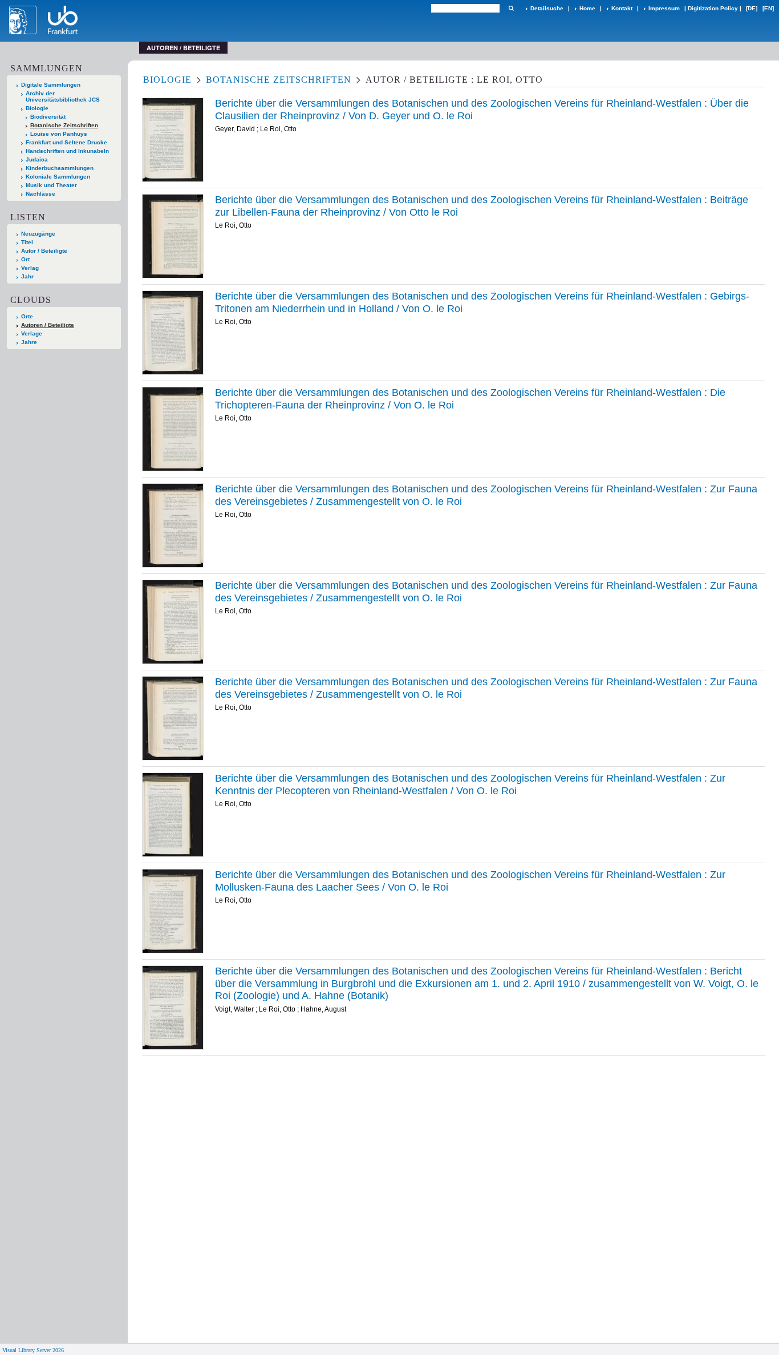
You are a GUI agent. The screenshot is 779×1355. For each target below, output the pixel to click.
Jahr (27, 276)
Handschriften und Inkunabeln (67, 151)
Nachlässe (40, 194)
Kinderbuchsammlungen (60, 168)
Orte (27, 316)
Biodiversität (48, 117)
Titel (27, 242)
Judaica (37, 159)
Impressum (664, 8)
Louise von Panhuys (58, 134)
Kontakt (621, 8)
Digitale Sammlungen (50, 85)
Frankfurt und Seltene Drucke (66, 142)
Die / (470, 399)
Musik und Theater (51, 185)
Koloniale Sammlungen (58, 176)
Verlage (31, 333)
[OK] (511, 8)
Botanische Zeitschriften (64, 125)
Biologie (37, 108)
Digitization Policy (713, 8)
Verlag (30, 268)
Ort (25, 259)
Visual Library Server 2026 (33, 1350)
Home (587, 8)
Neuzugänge (38, 233)
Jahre (29, 342)
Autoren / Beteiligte (47, 325)
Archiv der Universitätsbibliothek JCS (63, 96)
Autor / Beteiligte (44, 251)
